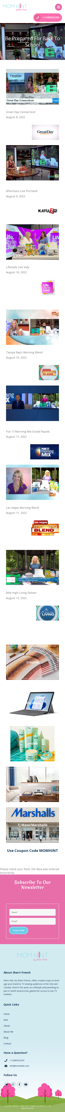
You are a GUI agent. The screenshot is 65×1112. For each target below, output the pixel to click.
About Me (8, 1031)
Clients (7, 1025)
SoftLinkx (43, 1106)
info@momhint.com (19, 1065)
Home (7, 1014)
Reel (6, 1019)
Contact (7, 1043)
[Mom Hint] (15, 7)
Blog (6, 1037)
